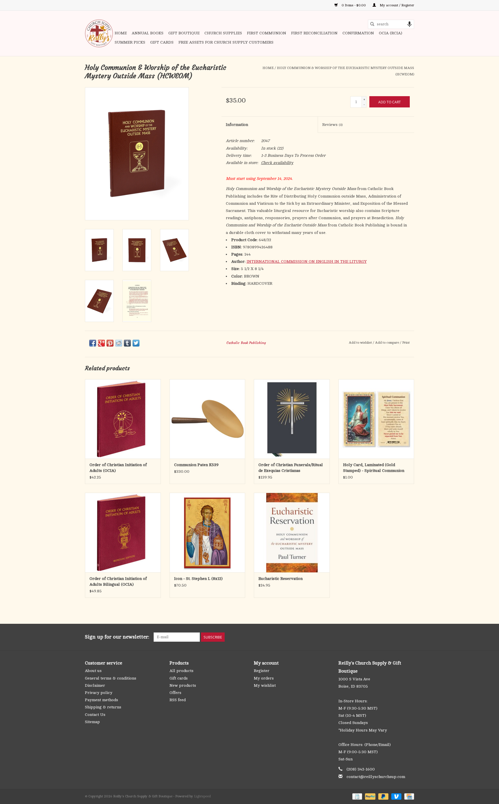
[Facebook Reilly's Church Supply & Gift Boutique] (378, 637)
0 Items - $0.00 (354, 5)
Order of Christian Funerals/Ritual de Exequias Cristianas (290, 468)
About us (93, 671)
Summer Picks (130, 42)
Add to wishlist (361, 342)
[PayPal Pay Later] (382, 796)
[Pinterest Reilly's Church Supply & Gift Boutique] (388, 637)
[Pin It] (110, 343)
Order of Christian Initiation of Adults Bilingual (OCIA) (118, 581)
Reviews (332, 124)
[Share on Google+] (101, 343)
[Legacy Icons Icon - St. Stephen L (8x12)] (207, 532)
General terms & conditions (110, 678)
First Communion (266, 33)
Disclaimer (95, 685)
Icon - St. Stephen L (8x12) (198, 578)
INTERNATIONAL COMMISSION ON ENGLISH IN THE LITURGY (307, 261)
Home (121, 33)
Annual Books (147, 33)
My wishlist (265, 685)
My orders (264, 678)
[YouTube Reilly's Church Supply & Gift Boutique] (399, 637)
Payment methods (101, 700)
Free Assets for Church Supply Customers (225, 42)
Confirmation (358, 33)
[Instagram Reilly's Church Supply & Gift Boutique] (409, 637)
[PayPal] (369, 796)
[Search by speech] (409, 24)
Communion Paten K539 (196, 465)
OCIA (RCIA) (390, 33)
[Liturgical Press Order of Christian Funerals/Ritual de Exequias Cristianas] (292, 419)
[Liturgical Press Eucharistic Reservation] (292, 532)
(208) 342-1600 (361, 769)
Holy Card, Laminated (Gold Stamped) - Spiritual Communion (373, 468)
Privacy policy (98, 693)
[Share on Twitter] (136, 343)
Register (261, 671)
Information (237, 124)
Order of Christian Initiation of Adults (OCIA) (118, 468)
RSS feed (178, 700)
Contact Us (95, 714)
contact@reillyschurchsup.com (376, 777)
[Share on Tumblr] (127, 343)
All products (181, 671)
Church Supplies (223, 33)
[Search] (372, 24)
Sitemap (92, 722)
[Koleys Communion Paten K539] (207, 419)
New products (183, 685)
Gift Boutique (184, 33)
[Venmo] (395, 796)
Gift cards (162, 42)
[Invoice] (356, 796)
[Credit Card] (408, 796)
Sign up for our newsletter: (117, 637)
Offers (175, 693)
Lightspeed (202, 796)
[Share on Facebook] (92, 343)
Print (406, 342)
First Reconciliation (314, 33)
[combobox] (391, 24)
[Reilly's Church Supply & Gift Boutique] (99, 33)
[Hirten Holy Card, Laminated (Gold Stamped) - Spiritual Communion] (376, 419)
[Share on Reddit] (118, 343)
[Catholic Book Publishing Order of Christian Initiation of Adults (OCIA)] (123, 419)
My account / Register (396, 5)
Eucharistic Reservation (280, 578)
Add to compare (387, 342)
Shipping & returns (103, 707)
